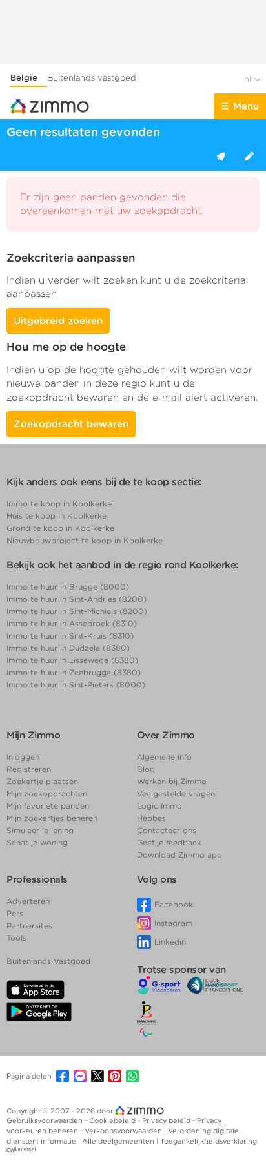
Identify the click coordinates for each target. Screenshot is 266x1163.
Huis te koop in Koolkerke (56, 516)
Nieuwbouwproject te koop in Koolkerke (84, 540)
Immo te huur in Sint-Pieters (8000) (75, 684)
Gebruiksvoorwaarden (45, 1120)
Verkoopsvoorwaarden (124, 1130)
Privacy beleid (167, 1120)
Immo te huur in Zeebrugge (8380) (73, 672)
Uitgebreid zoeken (58, 321)
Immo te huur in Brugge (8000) (67, 586)
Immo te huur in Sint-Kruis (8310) (70, 635)
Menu (246, 106)
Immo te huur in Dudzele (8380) (68, 648)
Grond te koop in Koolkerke (60, 528)
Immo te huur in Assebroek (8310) (71, 623)
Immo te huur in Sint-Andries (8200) (76, 599)
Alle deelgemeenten (119, 1141)
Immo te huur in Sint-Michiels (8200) (76, 611)
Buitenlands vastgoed (91, 77)
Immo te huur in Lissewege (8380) (72, 660)
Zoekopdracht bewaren (71, 424)
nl (249, 79)
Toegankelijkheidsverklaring (208, 1141)
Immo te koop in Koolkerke (59, 503)
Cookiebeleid (113, 1120)
